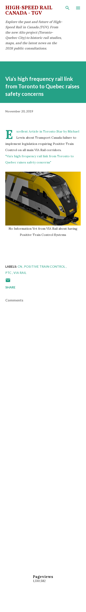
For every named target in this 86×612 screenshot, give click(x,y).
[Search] (67, 8)
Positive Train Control (45, 266)
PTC (8, 273)
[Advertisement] (43, 449)
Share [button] (10, 287)
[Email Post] (8, 282)
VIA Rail (19, 273)
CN (20, 266)
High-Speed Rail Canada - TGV (28, 10)
